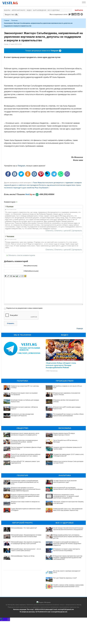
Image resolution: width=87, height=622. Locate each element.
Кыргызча (79, 10)
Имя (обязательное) (30, 266)
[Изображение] (16, 276)
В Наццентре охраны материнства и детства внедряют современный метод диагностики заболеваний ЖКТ (67, 557)
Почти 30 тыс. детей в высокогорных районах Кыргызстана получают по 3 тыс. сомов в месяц (25, 456)
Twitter (69, 14)
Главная (6, 20)
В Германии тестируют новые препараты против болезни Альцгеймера (66, 549)
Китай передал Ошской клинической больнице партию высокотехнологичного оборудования (68, 528)
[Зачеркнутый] (14, 276)
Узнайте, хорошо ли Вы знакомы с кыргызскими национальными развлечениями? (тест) (68, 585)
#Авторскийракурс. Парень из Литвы (23, 556)
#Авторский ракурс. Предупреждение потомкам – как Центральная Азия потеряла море (26, 535)
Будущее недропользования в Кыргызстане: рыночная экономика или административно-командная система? (25, 496)
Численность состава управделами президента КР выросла (22, 414)
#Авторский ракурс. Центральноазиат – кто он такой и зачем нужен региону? (26, 549)
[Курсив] (8, 276)
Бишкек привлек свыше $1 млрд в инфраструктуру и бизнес (64, 434)
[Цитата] (19, 276)
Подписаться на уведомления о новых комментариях (24, 308)
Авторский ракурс (18, 10)
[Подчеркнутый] (11, 276)
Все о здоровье (54, 10)
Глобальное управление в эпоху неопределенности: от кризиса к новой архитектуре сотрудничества (66, 496)
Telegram (82, 14)
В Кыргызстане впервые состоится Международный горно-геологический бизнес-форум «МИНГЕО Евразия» (26, 489)
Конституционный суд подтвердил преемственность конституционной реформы (68, 488)
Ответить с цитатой (62, 231)
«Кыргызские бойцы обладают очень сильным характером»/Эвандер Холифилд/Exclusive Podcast (61, 365)
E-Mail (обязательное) (31, 271)
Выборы (7, 10)
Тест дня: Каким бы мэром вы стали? (65, 578)
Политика (14, 20)
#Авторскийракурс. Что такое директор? (24, 528)
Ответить (49, 231)
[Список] (22, 276)
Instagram (78, 14)
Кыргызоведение (39, 10)
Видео (29, 10)
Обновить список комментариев (21, 255)
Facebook (72, 14)
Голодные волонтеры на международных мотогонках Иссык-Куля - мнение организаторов (24, 442)
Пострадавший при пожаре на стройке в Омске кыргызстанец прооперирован (68, 414)
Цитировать (77, 231)
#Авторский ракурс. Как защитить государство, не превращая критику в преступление (26, 542)
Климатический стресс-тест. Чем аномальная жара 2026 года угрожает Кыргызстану (67, 509)
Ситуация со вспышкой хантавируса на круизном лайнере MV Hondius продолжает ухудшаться (67, 543)
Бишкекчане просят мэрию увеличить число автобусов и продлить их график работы (25, 434)
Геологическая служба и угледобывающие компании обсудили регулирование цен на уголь (24, 482)
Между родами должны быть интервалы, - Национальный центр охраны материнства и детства (67, 536)
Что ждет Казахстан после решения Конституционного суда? (65, 481)
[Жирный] (5, 276)
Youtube (75, 14)
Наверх (80, 328)
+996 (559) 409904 (46, 194)
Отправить (10, 323)
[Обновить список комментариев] (17, 202)
